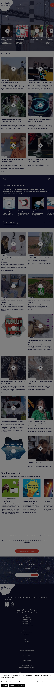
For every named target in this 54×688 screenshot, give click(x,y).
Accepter (5, 685)
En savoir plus (21, 685)
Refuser (12, 685)
